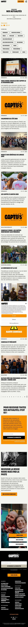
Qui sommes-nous (4, 583)
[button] (26, 303)
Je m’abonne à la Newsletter (14, 437)
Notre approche (4, 584)
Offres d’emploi (18, 603)
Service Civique (18, 605)
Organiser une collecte (20, 593)
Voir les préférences (14, 323)
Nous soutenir (18, 585)
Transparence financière (20, 582)
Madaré (22, 623)
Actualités (3, 607)
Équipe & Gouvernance (5, 586)
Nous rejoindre (18, 600)
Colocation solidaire (5, 596)
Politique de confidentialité (19, 441)
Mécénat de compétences (20, 595)
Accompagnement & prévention (5, 600)
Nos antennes (4, 589)
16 (24, 396)
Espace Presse (18, 581)
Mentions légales (18, 623)
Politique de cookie (13, 623)
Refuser (14, 319)
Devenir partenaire (19, 589)
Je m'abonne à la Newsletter (14, 566)
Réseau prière (18, 607)
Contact (14, 619)
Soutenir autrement (19, 597)
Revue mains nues (4, 609)
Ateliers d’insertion (5, 602)
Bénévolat (17, 602)
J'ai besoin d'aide (14, 614)
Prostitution (4, 598)
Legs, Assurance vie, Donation (19, 592)
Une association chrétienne (7, 588)
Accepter (14, 315)
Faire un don (20, 1)
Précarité (3, 594)
